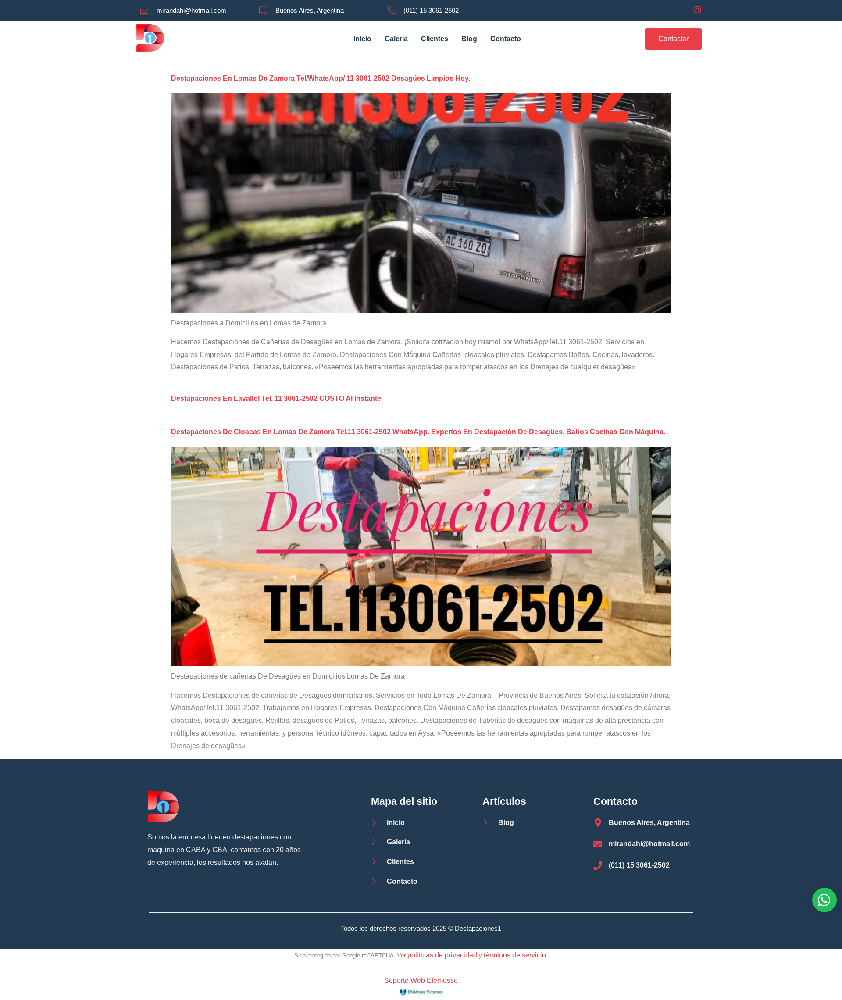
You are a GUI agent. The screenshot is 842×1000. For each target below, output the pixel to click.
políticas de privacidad (442, 955)
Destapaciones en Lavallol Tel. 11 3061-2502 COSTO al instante (276, 398)
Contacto (505, 39)
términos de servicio (515, 955)
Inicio (362, 39)
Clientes (434, 39)
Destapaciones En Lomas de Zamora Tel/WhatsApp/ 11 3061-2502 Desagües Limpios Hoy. (320, 78)
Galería (396, 39)
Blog (469, 39)
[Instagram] (697, 10)
